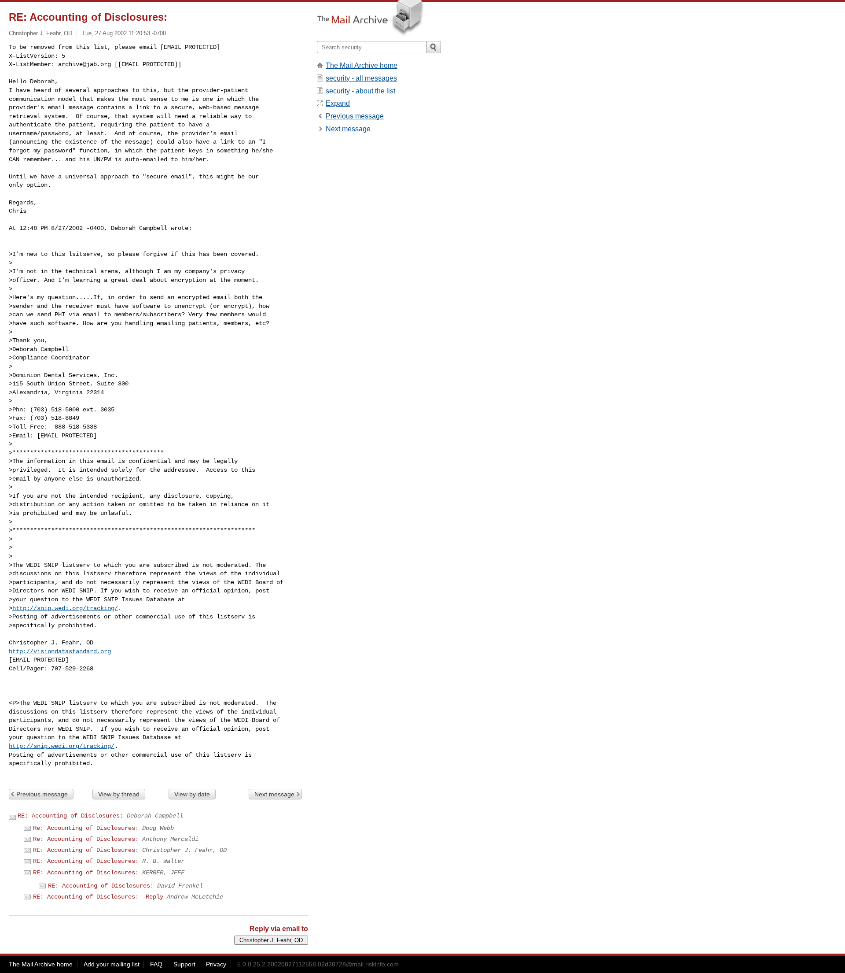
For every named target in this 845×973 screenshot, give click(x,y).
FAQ (156, 964)
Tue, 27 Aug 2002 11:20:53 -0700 (124, 33)
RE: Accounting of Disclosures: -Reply (98, 896)
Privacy (216, 964)
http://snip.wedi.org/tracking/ (65, 608)
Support (184, 964)
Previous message (42, 794)
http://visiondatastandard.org (60, 651)
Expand (338, 103)
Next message (274, 794)
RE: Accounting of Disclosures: (70, 815)
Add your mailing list (112, 964)
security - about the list (360, 91)
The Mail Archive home (361, 65)
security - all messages (361, 78)
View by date (192, 794)
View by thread (119, 794)
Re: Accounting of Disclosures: (86, 828)
